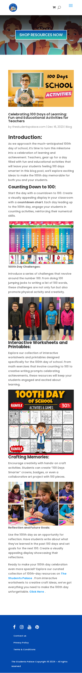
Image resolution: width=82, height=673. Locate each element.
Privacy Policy (21, 642)
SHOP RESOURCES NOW (41, 34)
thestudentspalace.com (29, 127)
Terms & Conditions (24, 649)
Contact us (20, 635)
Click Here (36, 592)
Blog (69, 127)
